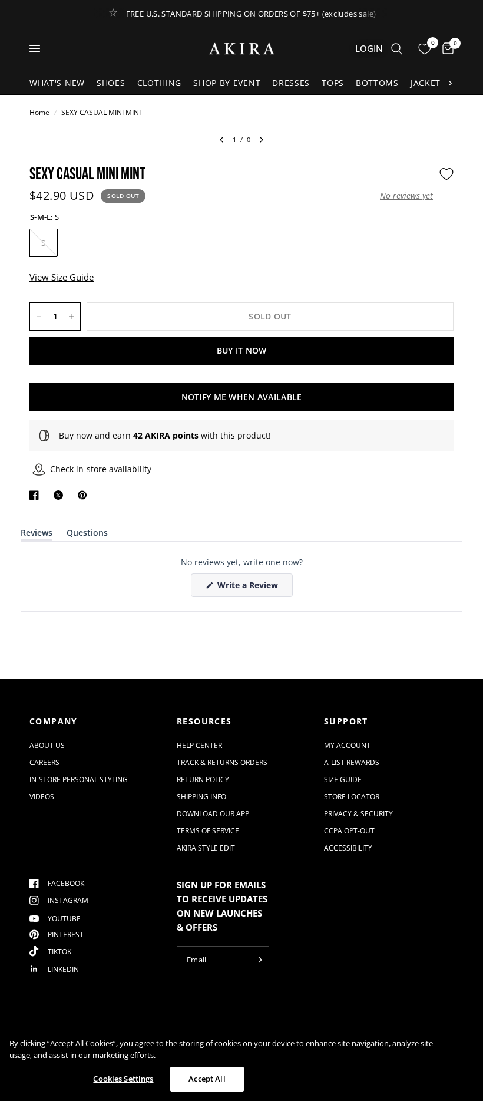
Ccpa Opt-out (349, 831)
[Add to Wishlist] (446, 174)
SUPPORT (346, 721)
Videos (41, 797)
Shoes (111, 82)
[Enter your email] (257, 960)
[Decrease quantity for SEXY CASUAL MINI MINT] (39, 316)
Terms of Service (208, 831)
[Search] (396, 48)
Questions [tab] (87, 535)
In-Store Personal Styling (78, 779)
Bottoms (377, 82)
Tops (333, 82)
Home (39, 112)
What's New (57, 82)
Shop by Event (226, 82)
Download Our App (213, 814)
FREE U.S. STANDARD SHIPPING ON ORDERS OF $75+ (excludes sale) (251, 13)
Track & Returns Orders (222, 762)
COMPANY (53, 721)
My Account (347, 745)
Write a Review (249, 588)
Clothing (159, 82)
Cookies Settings (123, 1078)
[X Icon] (61, 495)
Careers (44, 762)
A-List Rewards (351, 762)
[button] (406, 195)
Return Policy (203, 779)
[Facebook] (36, 495)
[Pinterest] (85, 495)
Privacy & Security (358, 814)
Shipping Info (201, 797)
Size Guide (343, 779)
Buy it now (242, 350)
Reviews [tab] (36, 535)
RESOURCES (204, 721)
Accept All (206, 1078)
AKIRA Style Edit (206, 848)
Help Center (199, 745)
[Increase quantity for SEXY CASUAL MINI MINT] (71, 316)
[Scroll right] (450, 83)
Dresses (291, 82)
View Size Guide (61, 277)
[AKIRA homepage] (241, 49)
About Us (47, 745)
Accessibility (348, 848)
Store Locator (351, 797)
